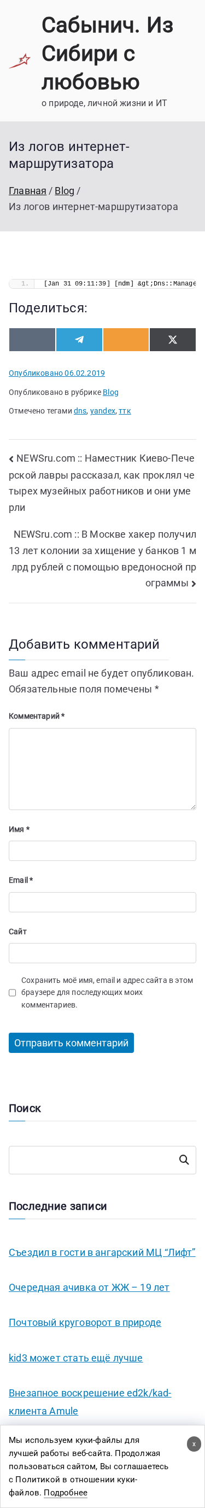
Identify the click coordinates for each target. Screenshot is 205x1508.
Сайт (18, 931)
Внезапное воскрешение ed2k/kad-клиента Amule (90, 1401)
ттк (125, 410)
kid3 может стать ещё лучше (76, 1358)
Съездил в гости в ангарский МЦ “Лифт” (102, 1252)
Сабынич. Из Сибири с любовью (107, 53)
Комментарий (37, 716)
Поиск (184, 1160)
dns (80, 410)
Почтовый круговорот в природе (85, 1322)
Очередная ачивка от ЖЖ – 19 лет (89, 1287)
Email (21, 880)
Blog (111, 392)
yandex (102, 410)
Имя (19, 829)
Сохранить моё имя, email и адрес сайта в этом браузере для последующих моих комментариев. (107, 992)
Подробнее (65, 1493)
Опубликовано (57, 373)
